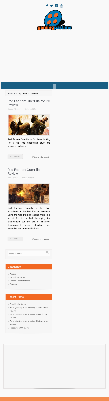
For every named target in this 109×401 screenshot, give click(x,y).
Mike (34, 109)
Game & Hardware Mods (20, 281)
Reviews (13, 284)
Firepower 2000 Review (19, 328)
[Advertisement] (57, 55)
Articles (13, 274)
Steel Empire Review (18, 304)
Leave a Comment (41, 157)
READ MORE (15, 156)
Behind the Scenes (17, 277)
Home (12, 93)
